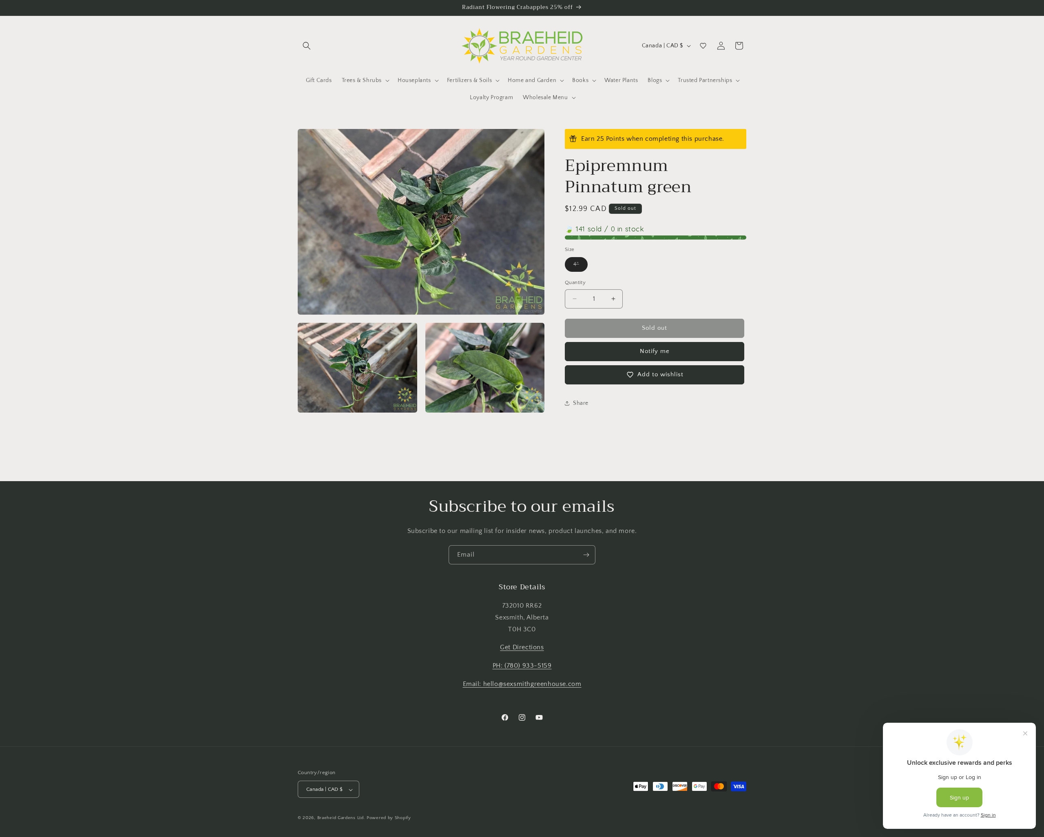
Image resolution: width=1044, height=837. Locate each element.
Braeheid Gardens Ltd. (341, 818)
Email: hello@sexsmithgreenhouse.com (522, 684)
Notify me (655, 351)
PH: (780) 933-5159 (522, 666)
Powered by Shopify (389, 818)
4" (580, 266)
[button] (307, 46)
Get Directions (522, 647)
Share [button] (580, 403)
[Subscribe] (586, 554)
